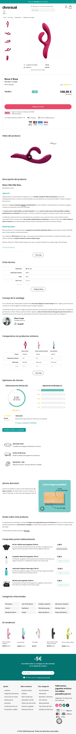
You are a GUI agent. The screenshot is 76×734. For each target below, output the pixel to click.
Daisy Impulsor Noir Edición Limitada (52, 642)
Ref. (67, 94)
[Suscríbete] (51, 673)
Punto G (7, 608)
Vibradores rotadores (61, 604)
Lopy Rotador (20, 642)
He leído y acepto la (37, 677)
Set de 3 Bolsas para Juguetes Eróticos (25, 544)
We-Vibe (29, 269)
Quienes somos (27, 690)
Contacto (7, 690)
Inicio (4, 17)
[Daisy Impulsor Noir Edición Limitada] (53, 633)
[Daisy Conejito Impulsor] (8, 633)
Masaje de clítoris (10, 612)
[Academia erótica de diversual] (64, 705)
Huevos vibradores (61, 612)
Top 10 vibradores (27, 604)
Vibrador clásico (60, 608)
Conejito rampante (44, 604)
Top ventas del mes (45, 706)
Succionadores (44, 690)
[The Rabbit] (38, 633)
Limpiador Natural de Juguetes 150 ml (25, 556)
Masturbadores (44, 703)
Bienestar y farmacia (46, 697)
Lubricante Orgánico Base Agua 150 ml (25, 568)
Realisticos (25, 608)
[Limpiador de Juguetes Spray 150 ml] (6, 560)
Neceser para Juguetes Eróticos (22, 580)
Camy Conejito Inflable (68, 642)
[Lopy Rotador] (23, 633)
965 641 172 (21, 118)
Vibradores (8, 604)
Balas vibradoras (43, 612)
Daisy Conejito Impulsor (6, 642)
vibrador (23, 205)
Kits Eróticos (43, 700)
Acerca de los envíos (11, 697)
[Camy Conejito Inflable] (68, 633)
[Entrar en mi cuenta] (66, 7)
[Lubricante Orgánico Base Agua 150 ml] (6, 572)
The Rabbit (35, 642)
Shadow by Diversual (46, 709)
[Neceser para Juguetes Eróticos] (6, 584)
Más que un (38, 2)
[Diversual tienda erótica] (15, 7)
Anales (24, 612)
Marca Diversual (27, 697)
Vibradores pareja (44, 608)
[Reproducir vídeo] (29, 157)
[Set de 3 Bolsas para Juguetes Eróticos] (6, 548)
